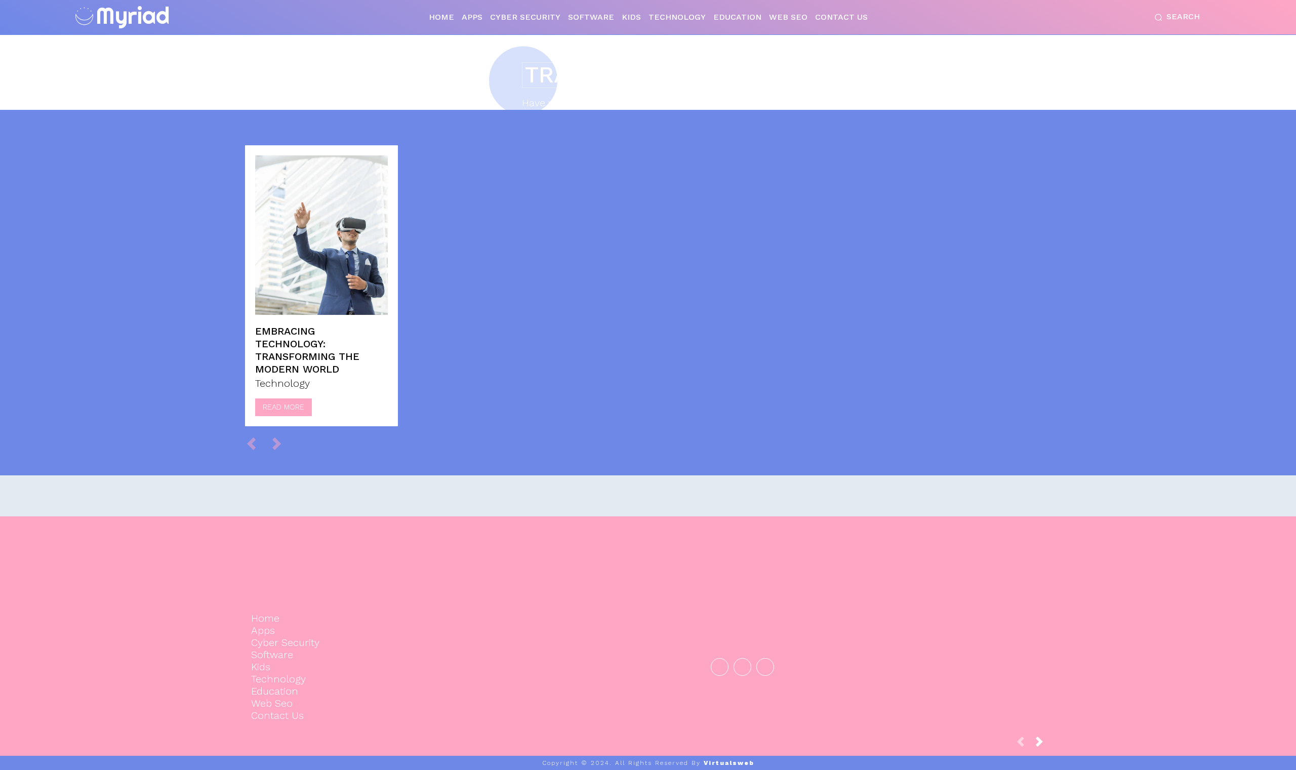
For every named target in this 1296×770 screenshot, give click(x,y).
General (923, 634)
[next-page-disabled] (281, 443)
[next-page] (1043, 744)
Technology (282, 383)
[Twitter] (765, 667)
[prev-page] (256, 443)
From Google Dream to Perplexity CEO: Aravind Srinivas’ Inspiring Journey (924, 593)
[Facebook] (719, 667)
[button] (1175, 17)
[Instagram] (742, 667)
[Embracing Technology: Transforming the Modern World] (321, 235)
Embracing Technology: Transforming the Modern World (307, 350)
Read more (283, 407)
